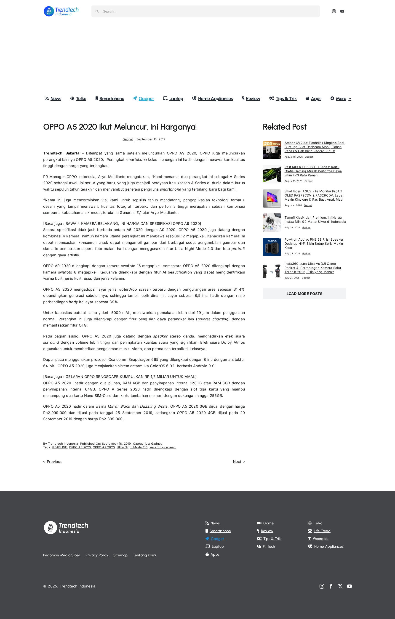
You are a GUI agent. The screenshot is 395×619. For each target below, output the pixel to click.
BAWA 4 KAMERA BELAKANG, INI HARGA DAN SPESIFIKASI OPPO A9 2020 (133, 223)
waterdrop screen (162, 447)
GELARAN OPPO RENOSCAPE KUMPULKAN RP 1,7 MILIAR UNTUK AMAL (130, 376)
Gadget (128, 139)
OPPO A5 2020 (89, 159)
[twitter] (340, 586)
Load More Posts (305, 293)
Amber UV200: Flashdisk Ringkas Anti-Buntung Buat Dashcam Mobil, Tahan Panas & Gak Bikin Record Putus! (315, 147)
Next (237, 461)
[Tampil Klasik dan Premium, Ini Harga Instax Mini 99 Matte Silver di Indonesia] (272, 216)
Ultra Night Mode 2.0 (132, 447)
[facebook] (331, 586)
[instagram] (334, 11)
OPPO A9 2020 (104, 447)
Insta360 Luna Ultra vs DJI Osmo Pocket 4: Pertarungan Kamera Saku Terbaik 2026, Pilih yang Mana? (313, 268)
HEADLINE (59, 447)
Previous (54, 461)
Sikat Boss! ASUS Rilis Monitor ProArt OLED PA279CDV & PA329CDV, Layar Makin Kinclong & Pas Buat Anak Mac (314, 195)
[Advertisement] (197, 57)
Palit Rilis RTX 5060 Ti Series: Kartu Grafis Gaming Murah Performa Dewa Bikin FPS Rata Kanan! (313, 171)
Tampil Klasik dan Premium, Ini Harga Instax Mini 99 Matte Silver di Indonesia (315, 219)
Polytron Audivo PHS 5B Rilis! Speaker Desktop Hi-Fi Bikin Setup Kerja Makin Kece (314, 243)
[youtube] (342, 11)
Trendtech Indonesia (63, 443)
